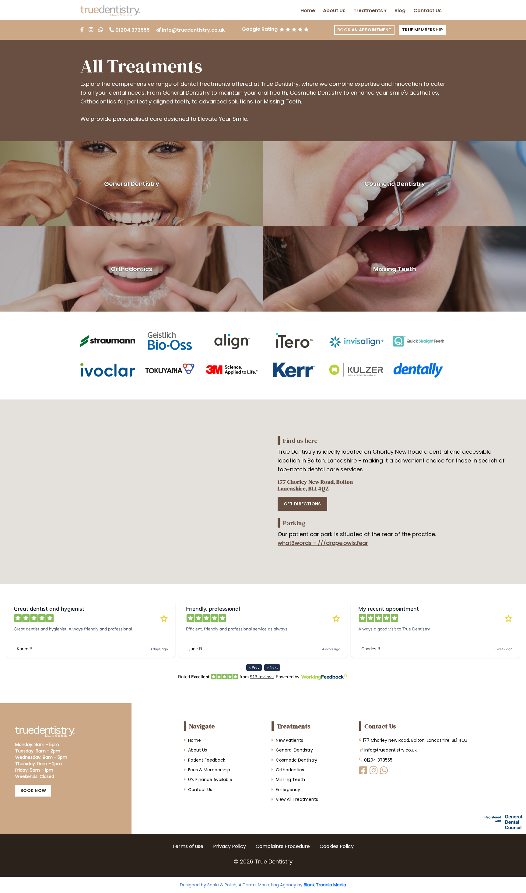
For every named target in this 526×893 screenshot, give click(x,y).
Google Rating (260, 29)
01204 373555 (132, 29)
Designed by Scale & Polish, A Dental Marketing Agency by (263, 885)
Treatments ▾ (370, 10)
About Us (334, 10)
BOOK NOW (33, 790)
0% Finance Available (210, 779)
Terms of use (187, 846)
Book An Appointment (364, 30)
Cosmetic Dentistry (394, 184)
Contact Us (427, 10)
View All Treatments (297, 799)
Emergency (288, 790)
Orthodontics (131, 269)
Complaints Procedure (283, 846)
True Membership (422, 30)
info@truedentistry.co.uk (193, 29)
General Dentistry (131, 184)
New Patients (289, 740)
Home (307, 10)
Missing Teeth (394, 269)
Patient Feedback (206, 760)
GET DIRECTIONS (302, 504)
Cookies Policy (337, 846)
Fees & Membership (209, 770)
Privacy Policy (229, 846)
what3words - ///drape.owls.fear (323, 543)
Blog (399, 10)
